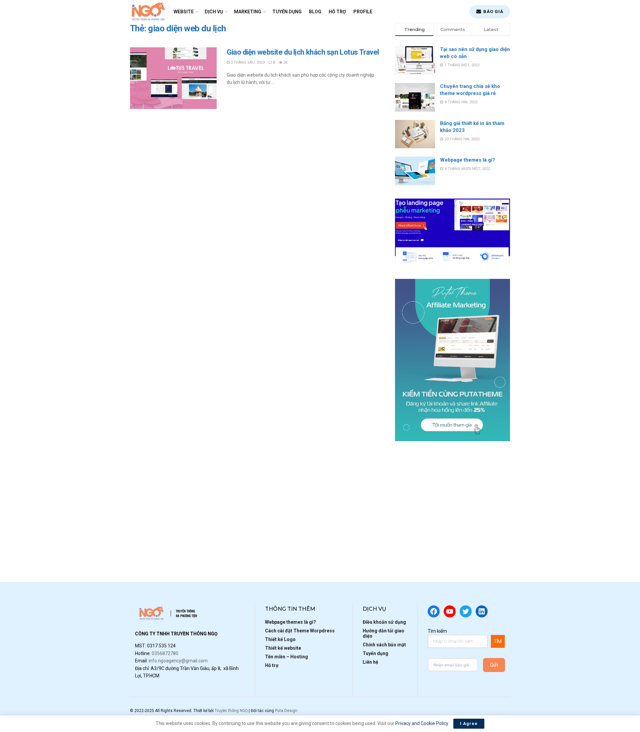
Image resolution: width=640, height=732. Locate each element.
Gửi (494, 665)
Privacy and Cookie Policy (421, 723)
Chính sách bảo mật (384, 644)
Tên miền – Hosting (286, 656)
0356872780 (165, 653)
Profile (362, 11)
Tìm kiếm (437, 631)
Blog (315, 11)
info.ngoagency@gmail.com (178, 660)
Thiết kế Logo (280, 639)
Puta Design (286, 710)
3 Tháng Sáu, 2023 (247, 62)
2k (285, 62)
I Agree (469, 723)
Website (184, 11)
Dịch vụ (214, 11)
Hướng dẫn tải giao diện (383, 633)
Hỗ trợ (337, 11)
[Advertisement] (452, 501)
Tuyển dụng (287, 11)
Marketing (247, 11)
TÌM (498, 641)
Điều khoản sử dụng (384, 622)
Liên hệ (370, 662)
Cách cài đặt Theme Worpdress (300, 630)
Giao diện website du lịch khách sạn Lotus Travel (303, 52)
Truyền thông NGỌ (231, 710)
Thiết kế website (283, 648)
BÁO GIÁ (492, 11)
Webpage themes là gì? (467, 160)
